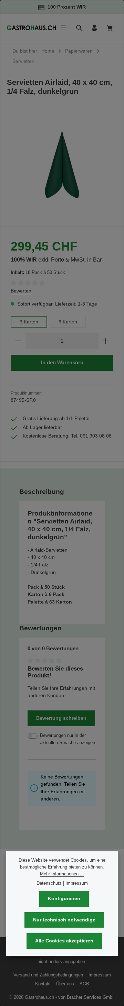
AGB (84, 983)
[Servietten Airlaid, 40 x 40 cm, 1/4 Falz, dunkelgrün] (62, 165)
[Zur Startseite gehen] (31, 28)
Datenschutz (49, 883)
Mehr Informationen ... (62, 873)
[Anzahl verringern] (18, 341)
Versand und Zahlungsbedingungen (48, 974)
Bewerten (21, 291)
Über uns (65, 983)
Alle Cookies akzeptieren (64, 940)
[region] (62, 165)
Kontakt (43, 983)
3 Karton (29, 321)
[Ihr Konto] (94, 28)
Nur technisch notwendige (64, 919)
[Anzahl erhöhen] (106, 341)
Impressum (100, 974)
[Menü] (64, 28)
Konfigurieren (64, 898)
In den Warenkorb (62, 362)
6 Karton (68, 321)
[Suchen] (79, 28)
